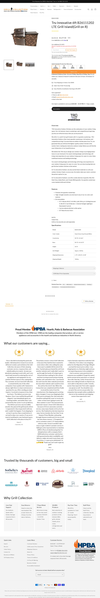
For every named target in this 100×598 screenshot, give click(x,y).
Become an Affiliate (9, 554)
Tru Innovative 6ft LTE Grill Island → (67, 286)
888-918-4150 (64, 95)
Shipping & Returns (32, 549)
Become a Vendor (31, 563)
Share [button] (54, 280)
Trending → (89, 284)
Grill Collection (51, 587)
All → (64, 284)
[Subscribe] (62, 574)
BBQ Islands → (70, 284)
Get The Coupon (71, 50)
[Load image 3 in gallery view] (30, 65)
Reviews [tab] (8, 304)
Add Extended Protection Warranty (62, 64)
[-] (56, 67)
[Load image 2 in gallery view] (19, 65)
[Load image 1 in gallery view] (9, 65)
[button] (35, 6)
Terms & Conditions (32, 557)
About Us (29, 552)
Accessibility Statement (33, 565)
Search (6, 543)
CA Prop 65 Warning (32, 560)
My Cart (6, 546)
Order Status (7, 549)
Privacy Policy (30, 554)
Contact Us (7, 552)
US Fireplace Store (9, 557)
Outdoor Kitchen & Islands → (80, 284)
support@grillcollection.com (64, 97)
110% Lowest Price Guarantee (35, 546)
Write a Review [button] (89, 301)
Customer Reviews (32, 543)
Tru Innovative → (55, 286)
